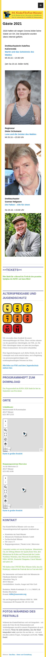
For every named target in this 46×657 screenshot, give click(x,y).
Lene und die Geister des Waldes (20, 134)
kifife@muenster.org (17, 594)
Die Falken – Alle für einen (17, 205)
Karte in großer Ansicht (12, 454)
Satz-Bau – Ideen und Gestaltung (20, 654)
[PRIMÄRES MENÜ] (40, 5)
